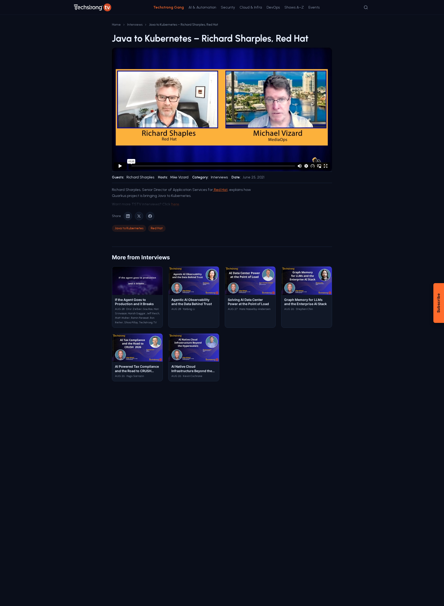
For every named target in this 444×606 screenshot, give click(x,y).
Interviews (134, 25)
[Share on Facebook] (150, 216)
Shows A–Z (294, 7)
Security (228, 7)
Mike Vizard (179, 177)
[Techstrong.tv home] (92, 7)
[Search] (366, 7)
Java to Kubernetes (129, 228)
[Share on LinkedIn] (128, 216)
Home (116, 25)
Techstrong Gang (168, 7)
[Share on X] (139, 216)
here (175, 204)
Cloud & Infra (251, 7)
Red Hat (220, 189)
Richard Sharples (140, 177)
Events (314, 7)
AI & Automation (202, 7)
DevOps (273, 7)
